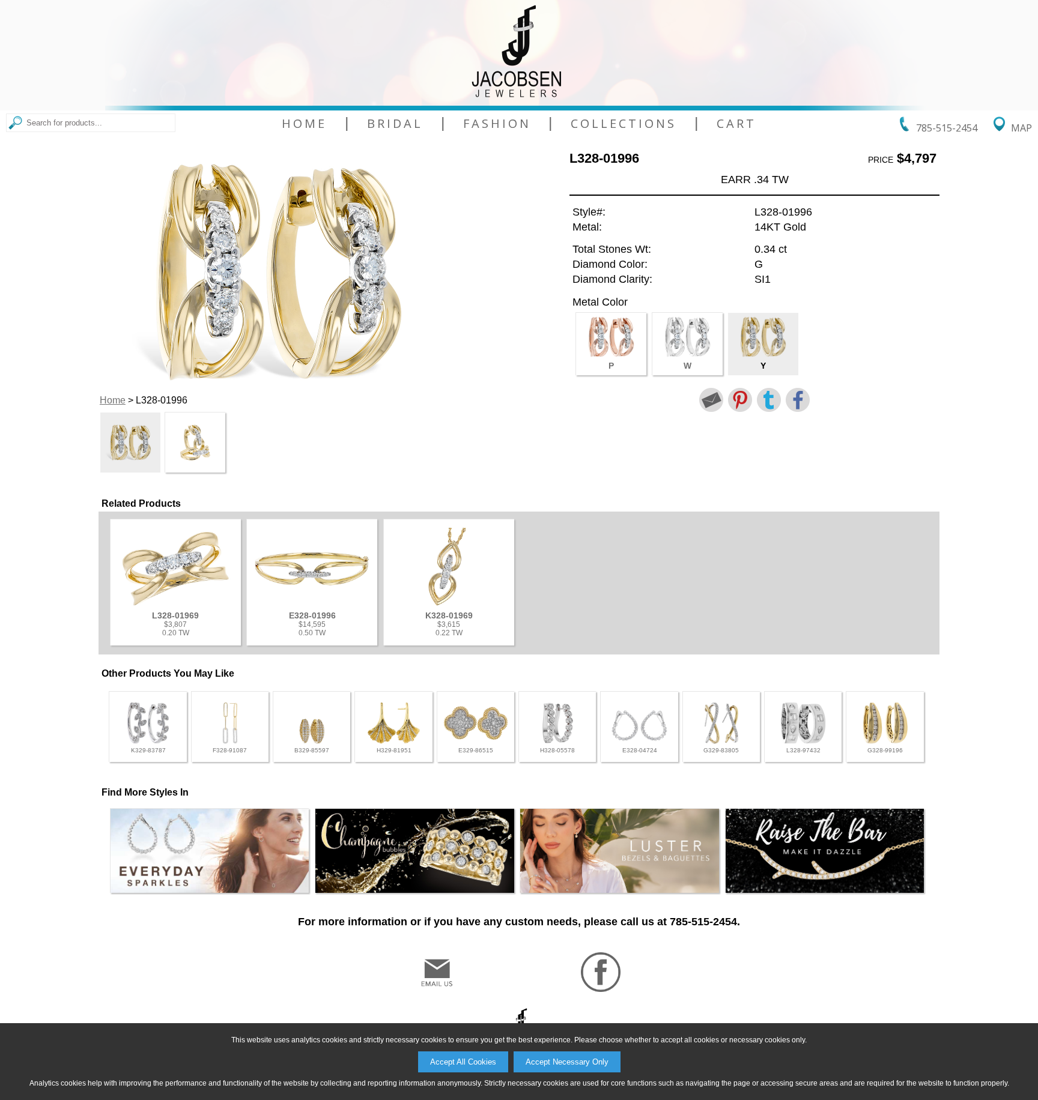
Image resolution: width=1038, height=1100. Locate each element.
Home (304, 124)
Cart (736, 124)
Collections (623, 124)
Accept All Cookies (463, 1061)
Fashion (497, 124)
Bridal (395, 124)
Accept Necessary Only (567, 1061)
